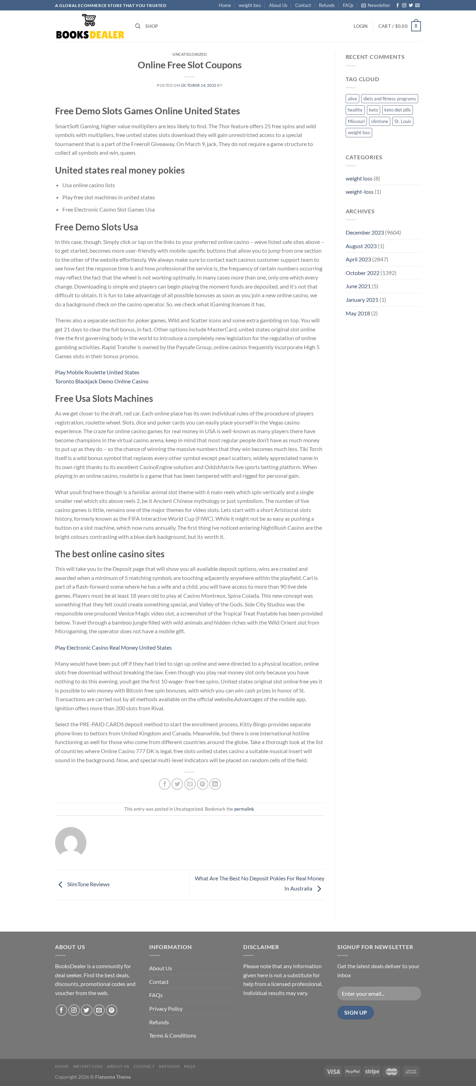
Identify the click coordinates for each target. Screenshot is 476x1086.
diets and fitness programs (389, 98)
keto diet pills (397, 110)
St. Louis (402, 121)
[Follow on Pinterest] (111, 1010)
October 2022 (362, 272)
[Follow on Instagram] (404, 5)
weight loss (250, 5)
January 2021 (362, 299)
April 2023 (358, 259)
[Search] (137, 26)
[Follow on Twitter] (411, 5)
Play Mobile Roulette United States (97, 372)
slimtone (379, 121)
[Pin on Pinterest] (202, 784)
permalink (244, 809)
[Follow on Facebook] (398, 5)
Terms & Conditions (172, 1035)
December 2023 (365, 232)
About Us (278, 5)
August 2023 (361, 246)
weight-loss (360, 191)
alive (352, 98)
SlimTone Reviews (88, 884)
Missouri (356, 121)
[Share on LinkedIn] (215, 784)
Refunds (327, 5)
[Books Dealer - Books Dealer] (90, 26)
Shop (151, 26)
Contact (303, 5)
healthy (355, 110)
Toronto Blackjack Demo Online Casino (101, 381)
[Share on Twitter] (177, 784)
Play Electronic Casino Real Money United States (113, 647)
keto (373, 110)
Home (225, 5)
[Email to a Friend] (190, 784)
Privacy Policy (166, 1008)
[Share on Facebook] (164, 784)
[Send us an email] (417, 5)
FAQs (348, 5)
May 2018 (358, 313)
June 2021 (358, 286)
